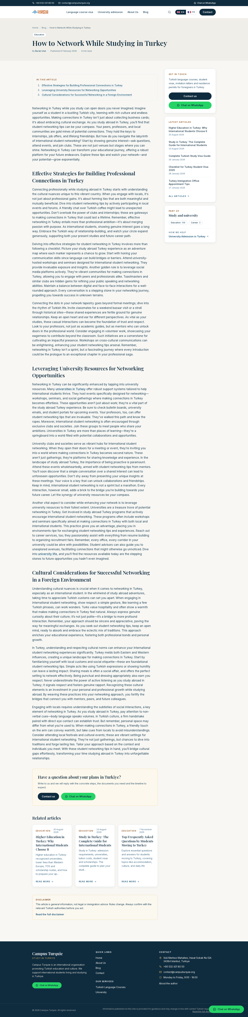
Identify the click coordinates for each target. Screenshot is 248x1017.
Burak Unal (40, 51)
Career (195, 222)
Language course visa (79, 12)
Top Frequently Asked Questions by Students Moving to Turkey (137, 841)
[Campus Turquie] (40, 12)
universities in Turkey (71, 389)
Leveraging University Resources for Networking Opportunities (79, 90)
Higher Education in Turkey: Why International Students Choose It (52, 843)
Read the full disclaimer (50, 914)
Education (39, 34)
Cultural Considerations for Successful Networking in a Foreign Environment (87, 94)
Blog (145, 12)
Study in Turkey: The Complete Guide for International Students (95, 841)
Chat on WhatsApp (206, 3)
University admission (110, 12)
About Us (133, 12)
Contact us (48, 796)
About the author (168, 983)
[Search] (169, 12)
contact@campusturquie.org (76, 3)
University (101, 992)
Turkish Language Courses (111, 987)
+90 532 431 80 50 (45, 3)
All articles (177, 196)
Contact (207, 12)
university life (47, 554)
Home (35, 27)
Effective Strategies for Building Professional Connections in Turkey (82, 85)
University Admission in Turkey (187, 236)
